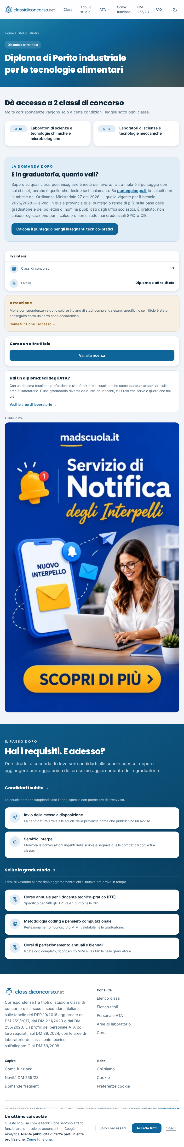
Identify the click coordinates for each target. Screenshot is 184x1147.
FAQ (158, 9)
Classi (68, 9)
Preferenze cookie (113, 1086)
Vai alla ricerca (92, 355)
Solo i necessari (112, 1128)
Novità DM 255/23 (22, 1077)
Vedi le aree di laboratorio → (33, 404)
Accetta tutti (147, 1128)
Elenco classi (108, 998)
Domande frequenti (22, 1086)
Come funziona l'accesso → (33, 324)
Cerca (102, 1032)
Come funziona (124, 9)
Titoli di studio (86, 9)
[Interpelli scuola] (92, 567)
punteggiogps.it (132, 190)
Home (9, 33)
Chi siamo (106, 1069)
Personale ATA (110, 1015)
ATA (102, 9)
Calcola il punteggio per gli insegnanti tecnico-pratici (64, 229)
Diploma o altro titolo (23, 45)
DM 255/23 (143, 9)
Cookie (103, 1077)
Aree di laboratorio (114, 1024)
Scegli (171, 1128)
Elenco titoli (107, 1006)
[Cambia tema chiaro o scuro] (175, 9)
